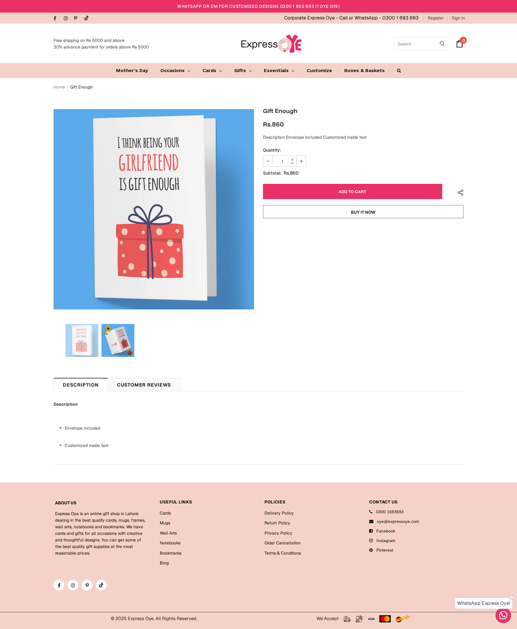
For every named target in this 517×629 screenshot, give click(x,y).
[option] (154, 209)
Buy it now (363, 212)
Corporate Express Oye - (311, 18)
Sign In (458, 18)
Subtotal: (272, 173)
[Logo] (271, 44)
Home (59, 87)
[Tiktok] (88, 18)
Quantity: (272, 150)
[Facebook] (57, 18)
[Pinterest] (77, 18)
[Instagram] (67, 18)
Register (436, 18)
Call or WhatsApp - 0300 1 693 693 (379, 18)
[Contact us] (503, 615)
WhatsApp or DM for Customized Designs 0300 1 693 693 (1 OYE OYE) (258, 6)
